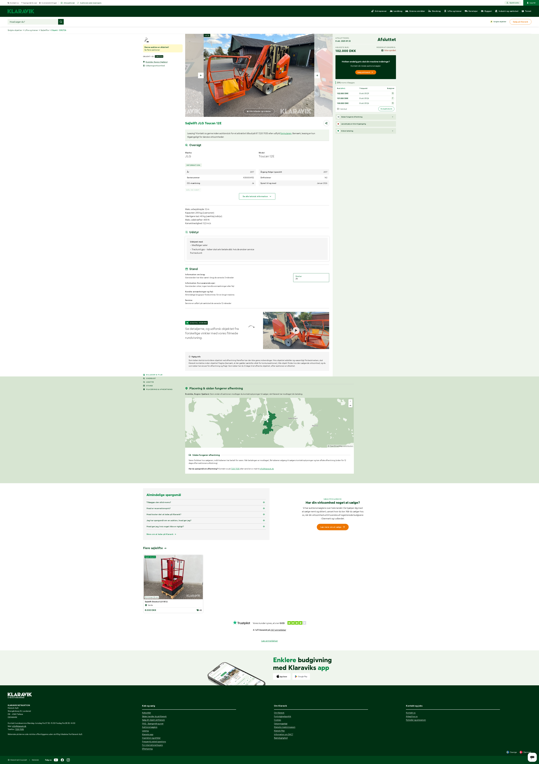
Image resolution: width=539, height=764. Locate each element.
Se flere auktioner (152, 50)
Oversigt (151, 378)
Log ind (532, 3)
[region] (269, 423)
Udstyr (150, 382)
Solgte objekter (500, 22)
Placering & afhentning (159, 389)
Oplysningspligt (280, 723)
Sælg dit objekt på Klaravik (153, 720)
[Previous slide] (201, 75)
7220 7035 (235, 469)
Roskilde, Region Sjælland (156, 62)
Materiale (35, 760)
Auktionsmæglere (149, 727)
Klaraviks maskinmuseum (284, 727)
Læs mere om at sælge (330, 527)
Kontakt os (14, 3)
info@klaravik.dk (267, 469)
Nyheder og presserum (416, 720)
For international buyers (152, 745)
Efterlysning (147, 749)
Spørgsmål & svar (30, 3)
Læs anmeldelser (269, 641)
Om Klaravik (279, 713)
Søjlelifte (45, 30)
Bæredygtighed (281, 738)
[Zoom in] (350, 401)
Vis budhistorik (386, 109)
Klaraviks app (147, 734)
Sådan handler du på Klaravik (154, 716)
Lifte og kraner (31, 30)
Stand (149, 386)
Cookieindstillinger (49, 3)
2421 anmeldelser (278, 630)
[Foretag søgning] (61, 22)
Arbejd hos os (412, 716)
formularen (286, 133)
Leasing (145, 731)
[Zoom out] (350, 405)
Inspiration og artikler (151, 738)
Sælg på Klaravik (363, 72)
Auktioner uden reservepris (90, 3)
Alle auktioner (69, 3)
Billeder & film (154, 375)
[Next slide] (317, 75)
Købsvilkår (146, 713)
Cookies (277, 720)
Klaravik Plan (279, 731)
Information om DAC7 (283, 734)
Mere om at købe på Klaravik (160, 534)
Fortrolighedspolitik (282, 716)
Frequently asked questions (154, 741)
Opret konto (514, 3)
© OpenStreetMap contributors (340, 446)
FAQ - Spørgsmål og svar (153, 723)
